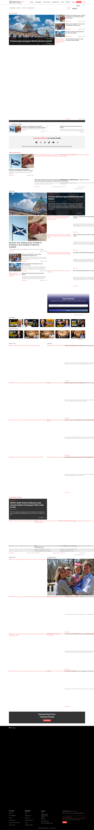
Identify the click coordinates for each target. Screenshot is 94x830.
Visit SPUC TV (80, 339)
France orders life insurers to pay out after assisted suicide (74, 39)
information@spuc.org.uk (48, 823)
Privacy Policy (53, 828)
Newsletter (74, 811)
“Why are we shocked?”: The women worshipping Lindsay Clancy (75, 24)
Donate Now (47, 720)
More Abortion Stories (78, 315)
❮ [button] (10, 323)
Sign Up (68, 310)
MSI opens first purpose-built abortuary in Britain (71, 127)
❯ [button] (84, 323)
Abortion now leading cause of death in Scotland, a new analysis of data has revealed (75, 17)
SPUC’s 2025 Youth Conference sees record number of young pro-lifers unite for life (27, 505)
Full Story (49, 43)
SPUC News (68, 21)
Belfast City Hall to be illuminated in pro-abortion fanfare (75, 32)
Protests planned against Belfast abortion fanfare (31, 41)
